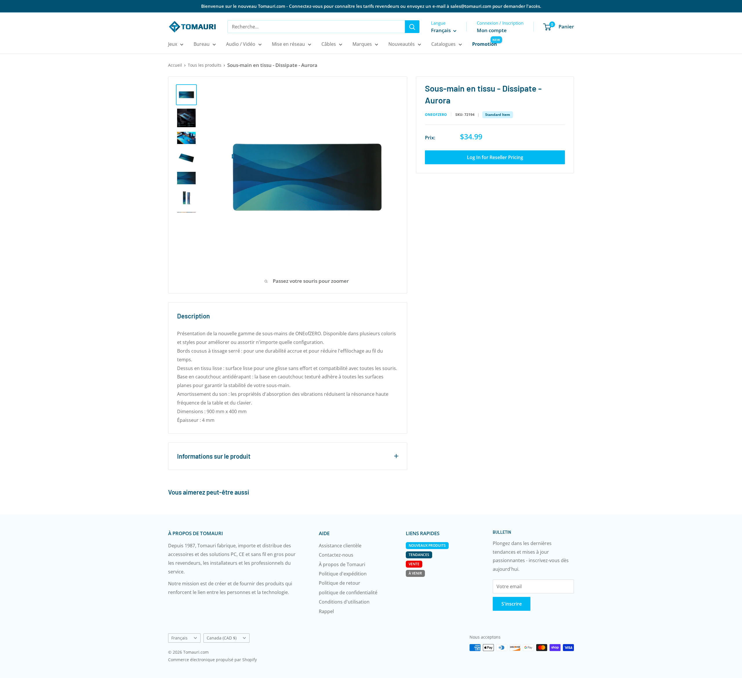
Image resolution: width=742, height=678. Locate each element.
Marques (362, 44)
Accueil (175, 65)
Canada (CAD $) (222, 638)
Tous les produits (204, 65)
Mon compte (492, 30)
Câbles (328, 44)
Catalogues (443, 44)
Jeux (172, 44)
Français (179, 638)
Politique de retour (339, 583)
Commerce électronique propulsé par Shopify (212, 659)
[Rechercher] (412, 26)
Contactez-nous (336, 555)
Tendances (419, 554)
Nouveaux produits (427, 545)
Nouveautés (401, 44)
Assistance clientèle (340, 545)
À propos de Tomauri (342, 564)
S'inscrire (511, 604)
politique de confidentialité (348, 592)
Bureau (202, 44)
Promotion (484, 44)
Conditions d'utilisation (344, 602)
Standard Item (497, 114)
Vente (414, 564)
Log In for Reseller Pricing (495, 157)
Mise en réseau (288, 44)
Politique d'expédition (343, 574)
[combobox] (316, 26)
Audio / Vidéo (240, 44)
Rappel (326, 611)
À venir (415, 573)
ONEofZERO (436, 114)
